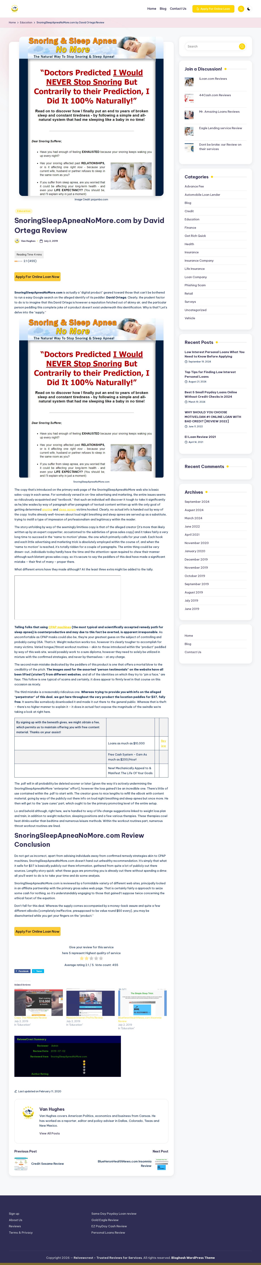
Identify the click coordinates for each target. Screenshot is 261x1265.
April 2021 (192, 534)
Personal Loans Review (108, 1233)
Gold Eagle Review (105, 1220)
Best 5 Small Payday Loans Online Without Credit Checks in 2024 (211, 394)
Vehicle (190, 318)
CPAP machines (59, 627)
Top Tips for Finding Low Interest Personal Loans (210, 374)
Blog (188, 203)
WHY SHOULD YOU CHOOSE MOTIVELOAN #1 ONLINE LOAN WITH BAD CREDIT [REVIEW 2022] (213, 416)
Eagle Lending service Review (220, 128)
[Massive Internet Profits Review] (90, 1002)
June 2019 (192, 609)
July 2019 (191, 600)
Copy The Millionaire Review (30, 1017)
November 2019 (196, 567)
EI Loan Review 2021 (200, 437)
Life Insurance (195, 269)
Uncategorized (195, 310)
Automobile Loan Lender (202, 194)
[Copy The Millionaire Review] (38, 1002)
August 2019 (194, 592)
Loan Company (196, 277)
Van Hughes (52, 1109)
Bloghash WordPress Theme (193, 1258)
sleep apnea (67, 509)
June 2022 (192, 526)
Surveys (190, 302)
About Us (15, 1220)
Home (189, 635)
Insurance (192, 252)
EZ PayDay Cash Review (109, 1226)
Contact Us (193, 652)
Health (189, 244)
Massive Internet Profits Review (84, 1017)
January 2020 (195, 551)
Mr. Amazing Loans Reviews (219, 111)
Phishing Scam (195, 285)
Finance (190, 227)
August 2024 (194, 510)
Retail (189, 293)
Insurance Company (199, 260)
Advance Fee (194, 186)
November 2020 (197, 543)
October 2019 (195, 576)
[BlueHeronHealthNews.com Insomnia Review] (142, 1002)
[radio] (82, 959)
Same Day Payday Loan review (114, 1214)
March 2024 (193, 518)
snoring (47, 509)
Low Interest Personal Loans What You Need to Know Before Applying (214, 354)
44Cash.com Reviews (215, 95)
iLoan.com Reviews (213, 78)
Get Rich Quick (195, 236)
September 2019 (197, 584)
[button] (213, 9)
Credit (189, 211)
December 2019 (196, 559)
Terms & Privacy (21, 1233)
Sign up (14, 1214)
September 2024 (197, 501)
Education (23, 211)
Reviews (15, 1226)
